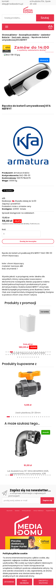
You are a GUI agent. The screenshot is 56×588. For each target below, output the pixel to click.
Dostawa (17, 510)
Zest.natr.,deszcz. (20, 37)
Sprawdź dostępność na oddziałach (18, 213)
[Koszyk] (50, 26)
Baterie (6, 37)
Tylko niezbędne (24, 581)
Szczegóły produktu (29, 34)
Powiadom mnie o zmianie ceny (16, 206)
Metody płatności (26, 510)
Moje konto (9, 510)
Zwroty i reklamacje (38, 510)
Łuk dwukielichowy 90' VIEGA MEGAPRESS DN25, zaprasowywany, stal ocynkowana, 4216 (28, 472)
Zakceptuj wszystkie (43, 581)
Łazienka (45, 34)
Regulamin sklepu (50, 510)
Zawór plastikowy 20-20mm (28, 412)
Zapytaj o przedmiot (11, 203)
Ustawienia (9, 582)
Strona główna (9, 34)
